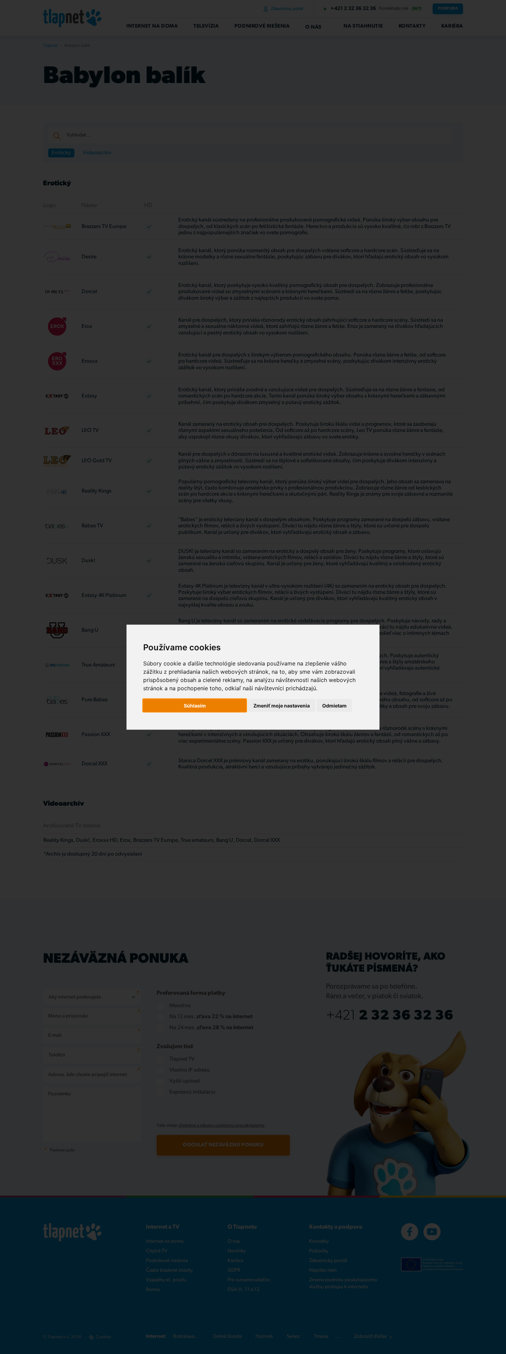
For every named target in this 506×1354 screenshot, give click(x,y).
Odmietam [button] (334, 705)
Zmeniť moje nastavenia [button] (281, 705)
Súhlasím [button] (195, 705)
